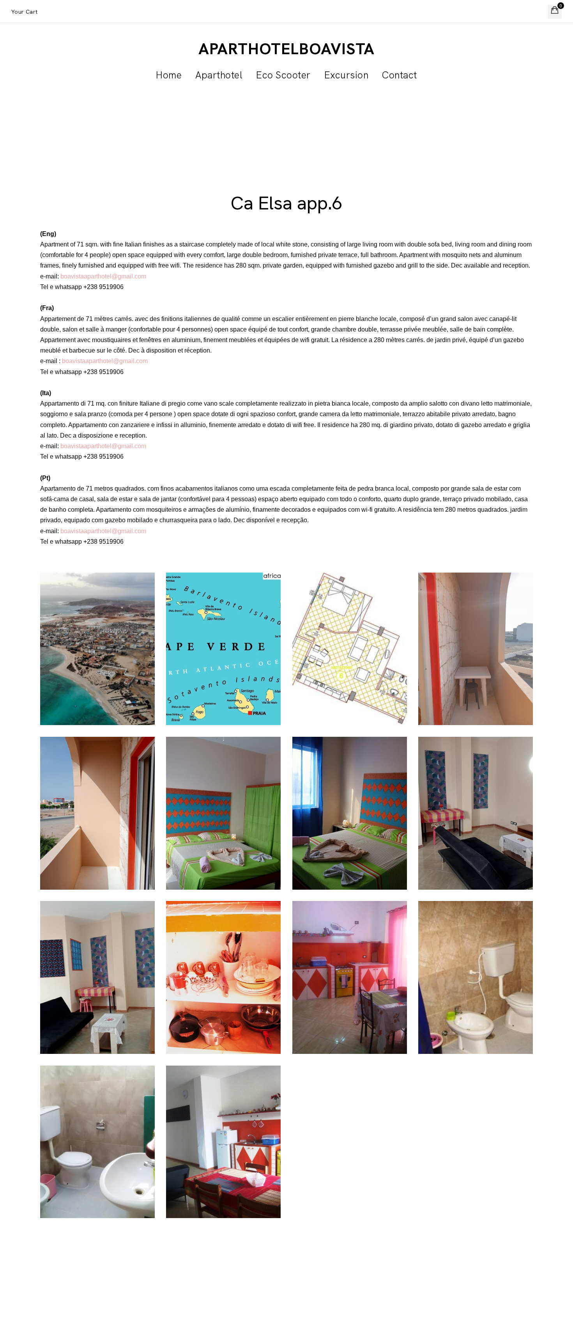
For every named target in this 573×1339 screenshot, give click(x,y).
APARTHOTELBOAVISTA (286, 49)
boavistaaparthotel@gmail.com (103, 276)
